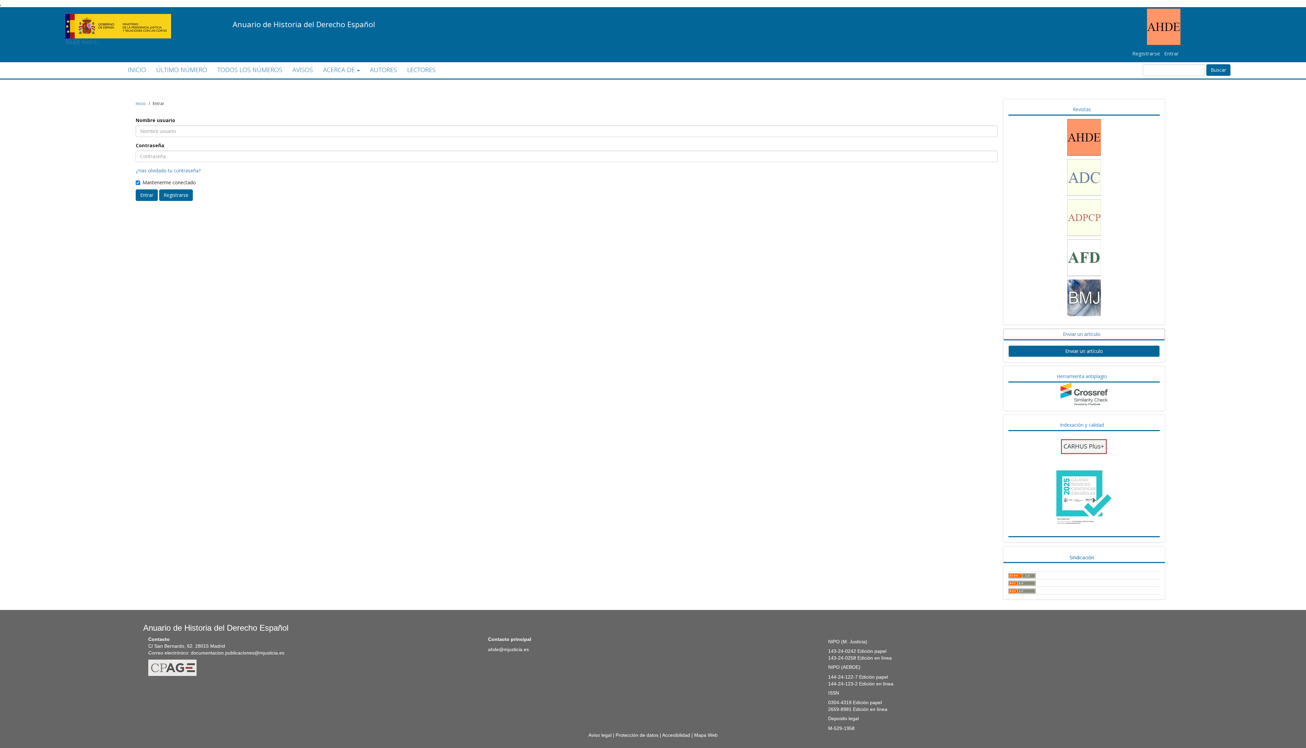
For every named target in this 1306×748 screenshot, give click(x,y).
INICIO (137, 70)
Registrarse (1146, 53)
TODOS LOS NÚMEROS (249, 70)
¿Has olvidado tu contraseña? (168, 170)
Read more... (118, 15)
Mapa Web (706, 735)
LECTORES (421, 70)
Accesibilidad (676, 735)
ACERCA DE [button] (339, 70)
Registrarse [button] (176, 195)
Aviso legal (600, 735)
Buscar (1218, 70)
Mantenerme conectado (169, 182)
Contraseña (150, 145)
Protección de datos (637, 735)
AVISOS (302, 70)
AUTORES (383, 70)
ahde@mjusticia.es (508, 649)
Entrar (1171, 53)
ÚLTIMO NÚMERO (181, 70)
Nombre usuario (155, 120)
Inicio (141, 103)
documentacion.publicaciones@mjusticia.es (237, 653)
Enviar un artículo (1084, 351)
